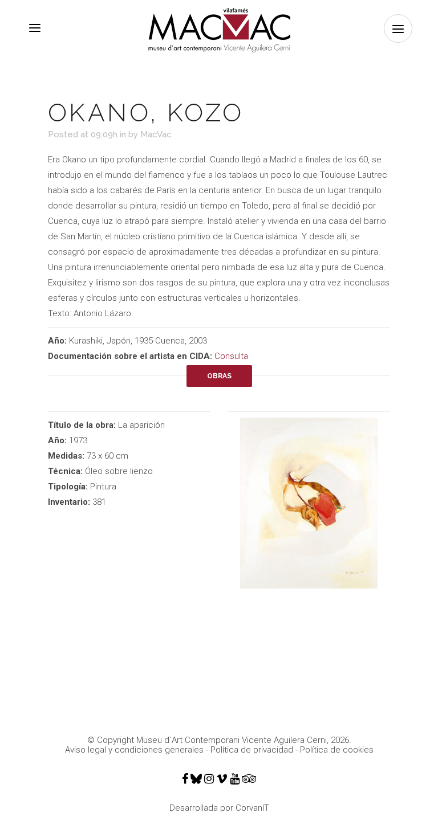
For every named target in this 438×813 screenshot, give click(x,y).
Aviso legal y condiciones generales (134, 750)
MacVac (156, 134)
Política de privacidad (251, 750)
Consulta (231, 356)
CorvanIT (252, 808)
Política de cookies (337, 750)
